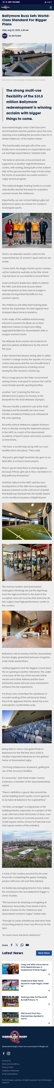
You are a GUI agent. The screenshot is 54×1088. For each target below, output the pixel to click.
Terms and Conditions (10, 1064)
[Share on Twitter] (16, 945)
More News (44, 953)
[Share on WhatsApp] (22, 945)
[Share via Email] (27, 945)
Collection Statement (10, 1071)
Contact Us (6, 1061)
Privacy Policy (7, 1067)
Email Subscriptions (10, 1074)
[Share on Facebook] (11, 945)
